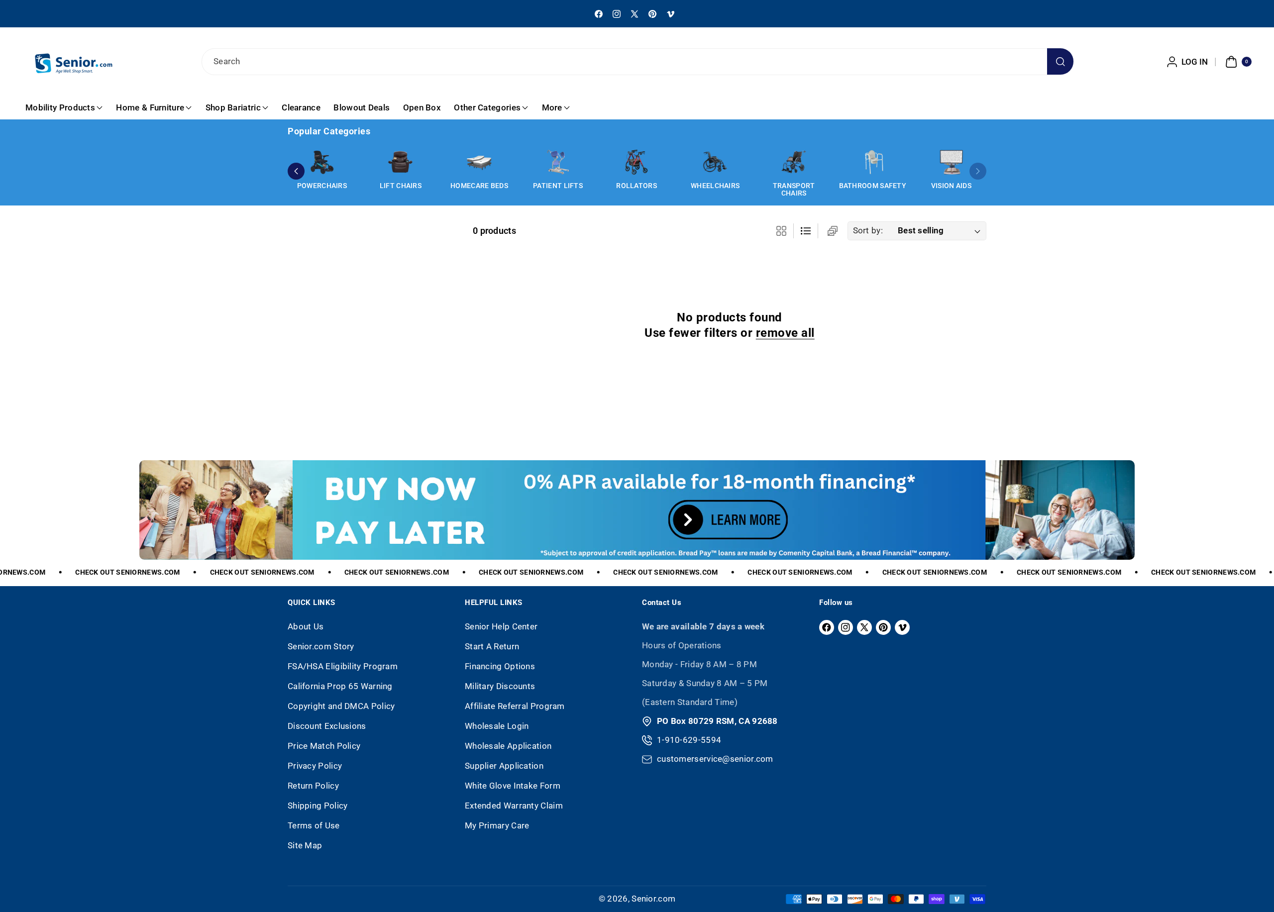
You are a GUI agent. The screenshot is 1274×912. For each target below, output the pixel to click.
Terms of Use (314, 825)
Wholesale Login (497, 726)
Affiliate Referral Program (515, 706)
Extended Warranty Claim (514, 806)
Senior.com (653, 899)
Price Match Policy (324, 746)
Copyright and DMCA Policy (341, 706)
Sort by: (868, 230)
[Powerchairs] (322, 162)
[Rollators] (636, 162)
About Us (305, 626)
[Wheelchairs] (715, 162)
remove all (785, 333)
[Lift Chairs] (400, 162)
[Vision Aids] (951, 162)
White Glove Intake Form (512, 786)
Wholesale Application (508, 746)
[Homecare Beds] (479, 162)
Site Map (305, 845)
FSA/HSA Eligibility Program (343, 666)
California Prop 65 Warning (340, 686)
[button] (1237, 62)
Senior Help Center (501, 626)
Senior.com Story (321, 646)
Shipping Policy (318, 806)
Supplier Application (504, 766)
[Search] (1060, 61)
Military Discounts (500, 686)
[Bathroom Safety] (872, 162)
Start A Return (492, 646)
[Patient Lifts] (557, 162)
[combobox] (637, 61)
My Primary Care (497, 825)
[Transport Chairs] (793, 162)
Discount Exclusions (327, 726)
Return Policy (313, 786)
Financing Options (500, 666)
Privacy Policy (315, 766)
